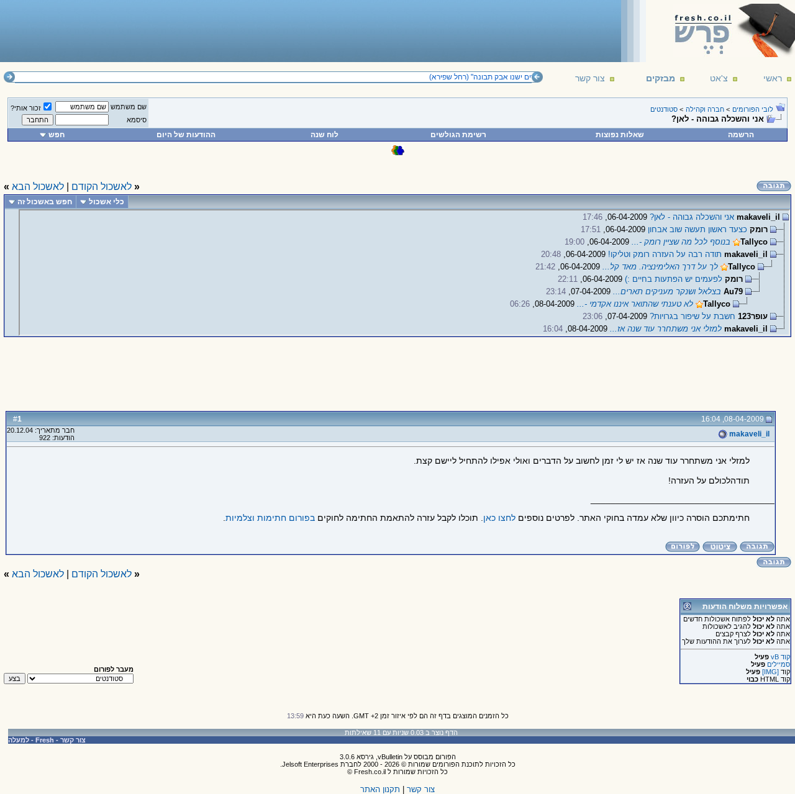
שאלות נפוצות (620, 134)
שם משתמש (129, 107)
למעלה (18, 740)
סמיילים (778, 664)
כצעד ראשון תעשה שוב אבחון (697, 229)
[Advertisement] (230, 30)
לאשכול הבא (38, 186)
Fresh (44, 740)
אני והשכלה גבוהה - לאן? (692, 217)
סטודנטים (664, 109)
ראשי (772, 78)
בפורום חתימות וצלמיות (270, 518)
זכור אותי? (26, 108)
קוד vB (780, 657)
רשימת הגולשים (458, 134)
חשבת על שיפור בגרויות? (692, 316)
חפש (56, 134)
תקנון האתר (380, 789)
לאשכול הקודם (101, 186)
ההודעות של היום (186, 134)
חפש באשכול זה (44, 201)
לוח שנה (324, 134)
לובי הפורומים (752, 109)
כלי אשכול (106, 201)
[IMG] (770, 671)
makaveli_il (748, 434)
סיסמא (137, 120)
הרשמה (741, 134)
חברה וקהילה (705, 109)
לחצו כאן (499, 518)
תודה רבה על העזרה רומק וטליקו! (665, 254)
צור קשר (590, 78)
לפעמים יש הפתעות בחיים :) (673, 279)
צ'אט (719, 78)
